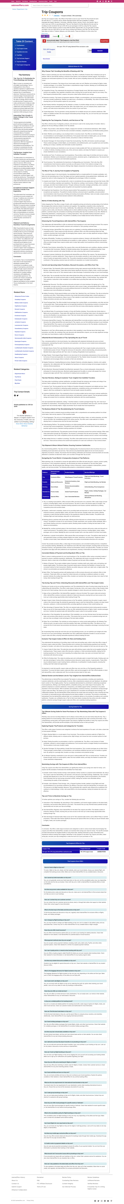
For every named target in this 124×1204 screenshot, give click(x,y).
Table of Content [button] (24, 41)
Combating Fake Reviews (70, 1180)
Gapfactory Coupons (21, 306)
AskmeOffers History (18, 1177)
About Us (18, 1)
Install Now (104, 41)
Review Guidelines (93, 1177)
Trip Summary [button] (20, 45)
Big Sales (17, 383)
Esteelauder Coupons (21, 319)
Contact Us (15, 1183)
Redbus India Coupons (21, 302)
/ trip (26, 9)
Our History (25, 1)
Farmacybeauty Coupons (22, 344)
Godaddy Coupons (20, 299)
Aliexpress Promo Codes (22, 296)
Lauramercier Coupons (21, 325)
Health (50, 1)
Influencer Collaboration (19, 1190)
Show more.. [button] (45, 33)
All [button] (45, 36)
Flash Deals (18, 380)
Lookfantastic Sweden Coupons (24, 348)
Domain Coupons (20, 309)
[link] (15, 395)
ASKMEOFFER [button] (95, 51)
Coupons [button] (56, 36)
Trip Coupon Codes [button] (21, 48)
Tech (55, 1)
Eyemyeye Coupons (20, 341)
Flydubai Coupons (20, 331)
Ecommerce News (43, 1)
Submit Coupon (17, 1187)
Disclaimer (40, 1177)
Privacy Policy (30, 1200)
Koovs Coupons (19, 335)
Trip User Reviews (21, 61)
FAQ (38, 1180)
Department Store (20, 373)
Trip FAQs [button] (19, 55)
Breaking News (33, 1)
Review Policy (66, 1177)
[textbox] (60, 5)
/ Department (20, 9)
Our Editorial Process (69, 1187)
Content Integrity (67, 1183)
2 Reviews (57, 15)
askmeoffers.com (20, 5)
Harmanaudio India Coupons (23, 338)
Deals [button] (67, 36)
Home (12, 1)
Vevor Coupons (19, 357)
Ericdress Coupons (20, 315)
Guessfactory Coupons (21, 328)
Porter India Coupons (21, 360)
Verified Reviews (93, 1183)
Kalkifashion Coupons (21, 312)
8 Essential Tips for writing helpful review (96, 1188)
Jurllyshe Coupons (20, 322)
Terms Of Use (41, 1187)
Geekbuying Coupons (21, 354)
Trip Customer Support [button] (23, 58)
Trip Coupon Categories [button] (23, 65)
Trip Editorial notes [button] (21, 52)
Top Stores (18, 377)
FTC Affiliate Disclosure (44, 1183)
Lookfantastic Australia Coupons (24, 351)
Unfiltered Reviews (94, 1180)
